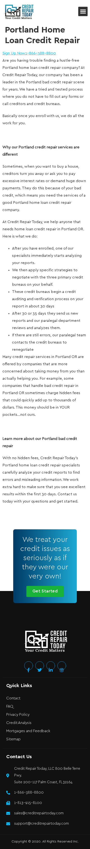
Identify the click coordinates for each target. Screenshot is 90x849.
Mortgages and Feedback (28, 731)
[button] (83, 11)
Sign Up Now (13, 53)
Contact (13, 698)
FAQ (9, 706)
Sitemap (13, 739)
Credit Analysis (18, 723)
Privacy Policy (18, 715)
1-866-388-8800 (40, 53)
